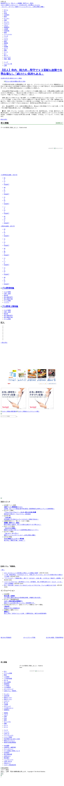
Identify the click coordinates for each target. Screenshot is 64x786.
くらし (6, 37)
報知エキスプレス (9, 740)
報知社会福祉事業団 (10, 742)
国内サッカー (8, 697)
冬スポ (6, 702)
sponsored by (51, 148)
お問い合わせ (8, 761)
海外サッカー (8, 699)
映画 (5, 32)
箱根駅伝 (6, 27)
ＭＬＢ (6, 680)
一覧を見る (4, 342)
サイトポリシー (8, 749)
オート (6, 52)
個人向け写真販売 (6, 637)
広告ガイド (7, 763)
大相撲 (6, 29)
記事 (5, 65)
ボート (6, 48)
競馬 (5, 41)
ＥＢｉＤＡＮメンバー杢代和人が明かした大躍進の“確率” (21, 573)
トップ (6, 62)
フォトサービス (8, 735)
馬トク (6, 55)
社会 (5, 45)
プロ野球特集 (8, 288)
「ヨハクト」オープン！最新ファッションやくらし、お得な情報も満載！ (23, 6)
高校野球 (6, 684)
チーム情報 (7, 300)
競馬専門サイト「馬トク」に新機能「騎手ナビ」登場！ (17, 3)
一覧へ (3, 570)
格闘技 (6, 43)
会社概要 (6, 745)
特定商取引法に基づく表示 (12, 739)
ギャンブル (7, 721)
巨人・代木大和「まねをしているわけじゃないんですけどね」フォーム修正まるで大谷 (30, 585)
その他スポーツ (8, 708)
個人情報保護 (8, 754)
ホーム (6, 10)
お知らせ (6, 733)
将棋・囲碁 (7, 59)
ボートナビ (7, 57)
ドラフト (6, 302)
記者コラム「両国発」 (10, 691)
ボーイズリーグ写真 (29, 637)
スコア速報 (7, 292)
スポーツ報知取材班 (10, 765)
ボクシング (7, 706)
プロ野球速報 (8, 678)
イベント (6, 732)
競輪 (5, 50)
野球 (5, 16)
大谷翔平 (6, 15)
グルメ (6, 39)
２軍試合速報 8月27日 (8, 226)
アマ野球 (6, 685)
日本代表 (6, 695)
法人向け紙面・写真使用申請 (54, 637)
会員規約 (6, 752)
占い (5, 53)
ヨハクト (6, 22)
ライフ (6, 730)
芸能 (5, 20)
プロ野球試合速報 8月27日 (9, 175)
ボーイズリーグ (8, 689)
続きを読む (4, 119)
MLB (5, 13)
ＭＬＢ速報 (7, 682)
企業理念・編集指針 (10, 747)
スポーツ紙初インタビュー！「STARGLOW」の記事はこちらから (20, 5)
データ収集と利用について (12, 751)
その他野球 (7, 687)
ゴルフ (6, 25)
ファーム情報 (8, 673)
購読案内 (6, 758)
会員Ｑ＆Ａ (7, 756)
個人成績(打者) (8, 299)
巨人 (5, 11)
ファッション (8, 34)
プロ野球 (6, 676)
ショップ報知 (8, 737)
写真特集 (6, 30)
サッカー (6, 18)
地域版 (6, 46)
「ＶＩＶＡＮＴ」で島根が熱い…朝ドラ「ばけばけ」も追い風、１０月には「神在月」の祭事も (32, 578)
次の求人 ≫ (59, 123)
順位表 (6, 295)
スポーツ (6, 23)
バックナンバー (8, 759)
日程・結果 (7, 293)
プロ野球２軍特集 (10, 306)
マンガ (6, 36)
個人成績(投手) (8, 297)
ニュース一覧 (8, 63)
